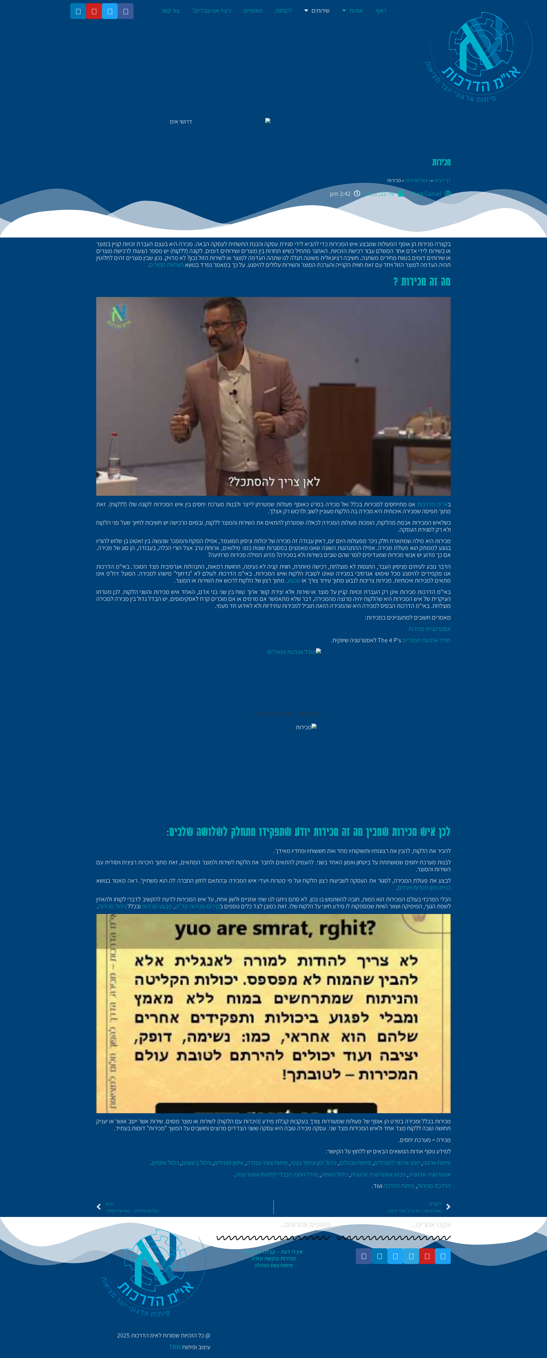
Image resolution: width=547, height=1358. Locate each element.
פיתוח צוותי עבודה (267, 1162)
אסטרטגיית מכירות (429, 629)
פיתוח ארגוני (437, 1162)
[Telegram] (411, 1256)
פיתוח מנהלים (355, 1162)
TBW (175, 1347)
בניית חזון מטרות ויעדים (424, 887)
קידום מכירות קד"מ (197, 906)
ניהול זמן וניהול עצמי (313, 1162)
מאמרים (253, 10)
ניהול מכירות (417, 180)
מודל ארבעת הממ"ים (426, 640)
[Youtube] (94, 11)
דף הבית (442, 180)
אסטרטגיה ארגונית (430, 1174)
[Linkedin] (78, 11)
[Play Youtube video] (273, 396)
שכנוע (293, 580)
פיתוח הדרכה (399, 1186)
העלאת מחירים (166, 265)
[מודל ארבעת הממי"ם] (273, 679)
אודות (356, 10)
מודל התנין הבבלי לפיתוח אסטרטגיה (277, 1174)
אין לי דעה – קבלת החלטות (273, 1251)
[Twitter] (110, 11)
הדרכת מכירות (434, 1186)
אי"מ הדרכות (432, 504)
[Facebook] (126, 11)
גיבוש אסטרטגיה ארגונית (378, 1174)
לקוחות (283, 10)
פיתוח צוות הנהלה (274, 1265)
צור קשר (170, 10)
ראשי (381, 10)
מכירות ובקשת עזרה (274, 1258)
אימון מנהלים (229, 1162)
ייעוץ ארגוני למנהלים (397, 1162)
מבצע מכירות (157, 906)
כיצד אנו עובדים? (211, 10)
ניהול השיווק (334, 1174)
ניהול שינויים (165, 1162)
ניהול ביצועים (196, 1162)
